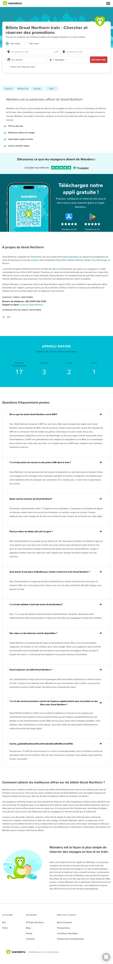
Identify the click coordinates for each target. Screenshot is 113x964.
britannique (73, 256)
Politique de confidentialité (70, 939)
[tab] (15, 45)
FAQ (51, 88)
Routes (37, 88)
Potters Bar (61, 260)
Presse (29, 933)
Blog (28, 928)
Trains (5, 928)
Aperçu (8, 88)
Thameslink (35, 256)
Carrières (30, 939)
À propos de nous (35, 922)
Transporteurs (63, 928)
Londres (34, 260)
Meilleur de (23, 88)
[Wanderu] (12, 3)
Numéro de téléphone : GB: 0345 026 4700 (24, 301)
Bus (4, 922)
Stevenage (102, 260)
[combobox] (29, 52)
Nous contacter (64, 922)
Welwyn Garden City (85, 260)
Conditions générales (67, 933)
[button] (108, 3)
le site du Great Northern (31, 304)
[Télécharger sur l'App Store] (69, 216)
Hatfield (71, 260)
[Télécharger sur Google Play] (92, 216)
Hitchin (5, 263)
